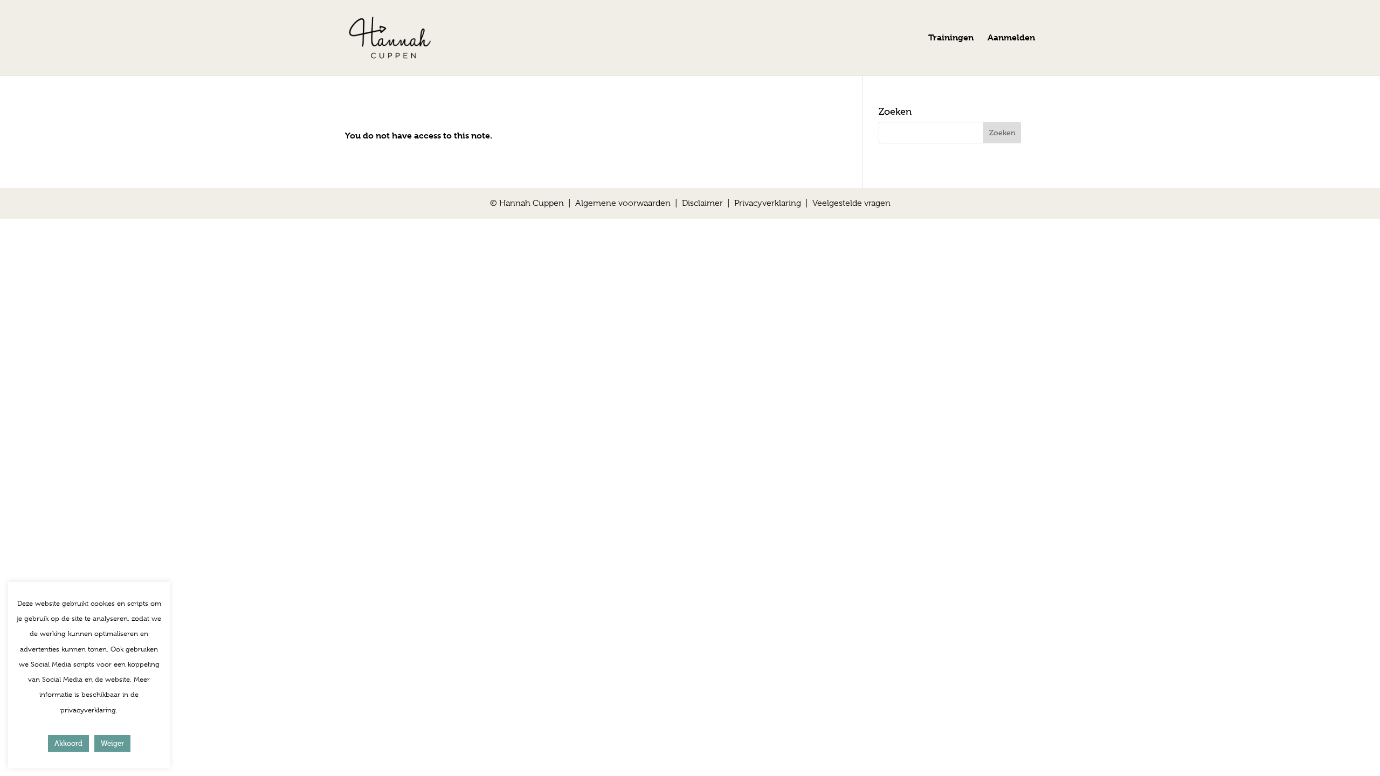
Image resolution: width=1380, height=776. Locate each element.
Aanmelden (1011, 38)
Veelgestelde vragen (851, 203)
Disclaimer (702, 203)
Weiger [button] (112, 743)
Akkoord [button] (68, 743)
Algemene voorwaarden (623, 203)
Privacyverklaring (767, 203)
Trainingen (951, 38)
